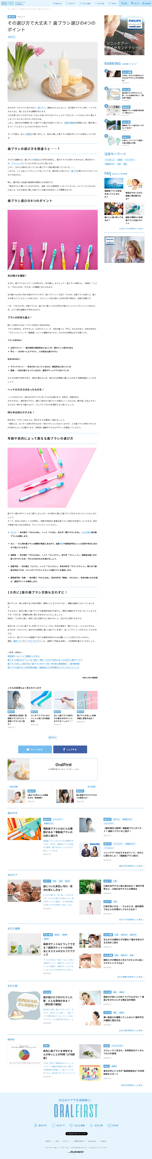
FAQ (57, 1141)
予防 (61, 543)
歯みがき (12, 813)
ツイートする (36, 749)
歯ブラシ (11, 37)
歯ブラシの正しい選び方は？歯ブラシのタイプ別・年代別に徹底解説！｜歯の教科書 (43, 663)
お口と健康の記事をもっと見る (129, 976)
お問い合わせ (79, 1141)
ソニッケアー (129, 160)
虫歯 (66, 122)
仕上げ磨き (86, 532)
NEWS (11, 1039)
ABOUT (48, 1141)
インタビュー (110, 160)
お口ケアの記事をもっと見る (130, 919)
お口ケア (12, 874)
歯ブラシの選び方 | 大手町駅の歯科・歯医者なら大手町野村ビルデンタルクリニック (43, 667)
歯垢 (36, 159)
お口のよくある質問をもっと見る (131, 228)
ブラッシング (17, 163)
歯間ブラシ (18, 641)
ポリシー (66, 1141)
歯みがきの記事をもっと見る (130, 865)
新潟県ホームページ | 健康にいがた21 (24, 656)
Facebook (92, 1141)
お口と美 (12, 985)
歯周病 (73, 122)
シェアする (72, 749)
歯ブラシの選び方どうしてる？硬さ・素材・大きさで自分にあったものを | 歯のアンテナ (45, 659)
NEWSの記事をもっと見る (131, 1085)
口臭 (119, 164)
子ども (13, 532)
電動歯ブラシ (110, 164)
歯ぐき (74, 170)
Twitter (103, 1141)
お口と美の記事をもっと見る (130, 1030)
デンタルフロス (31, 641)
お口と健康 (14, 928)
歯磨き (29, 134)
